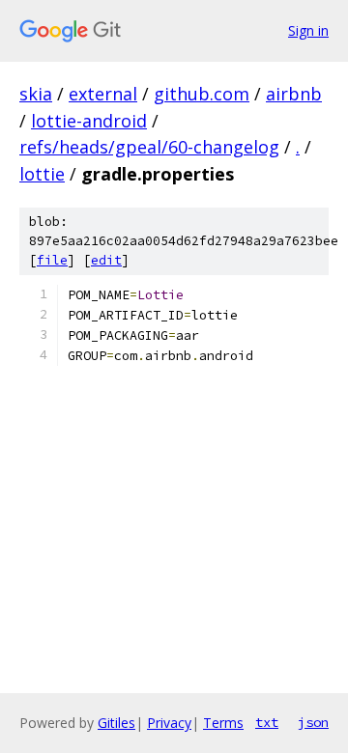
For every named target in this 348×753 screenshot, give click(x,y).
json (313, 722)
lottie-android (89, 120)
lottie (42, 173)
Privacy (169, 722)
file (52, 260)
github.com (201, 93)
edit (106, 260)
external (103, 93)
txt (266, 722)
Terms (223, 722)
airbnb (294, 93)
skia (35, 93)
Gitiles (116, 722)
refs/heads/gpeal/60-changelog (149, 146)
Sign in (308, 30)
